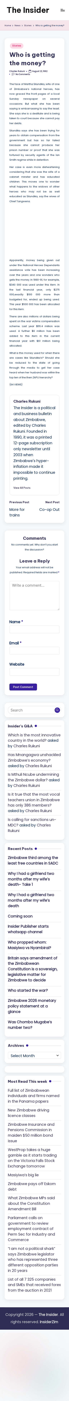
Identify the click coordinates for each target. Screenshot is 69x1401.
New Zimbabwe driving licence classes (28, 1113)
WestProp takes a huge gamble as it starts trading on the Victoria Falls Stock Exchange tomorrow (32, 1158)
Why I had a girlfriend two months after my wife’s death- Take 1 (31, 879)
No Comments (23, 74)
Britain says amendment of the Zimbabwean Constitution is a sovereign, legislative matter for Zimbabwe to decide (33, 969)
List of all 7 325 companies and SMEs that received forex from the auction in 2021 (34, 1285)
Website (16, 664)
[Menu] (62, 10)
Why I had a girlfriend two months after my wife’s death (31, 900)
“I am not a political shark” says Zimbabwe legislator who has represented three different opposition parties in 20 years (33, 1259)
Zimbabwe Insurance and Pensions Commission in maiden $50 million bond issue (31, 1133)
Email (15, 643)
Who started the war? (28, 990)
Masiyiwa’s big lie (23, 1175)
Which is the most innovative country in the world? (34, 738)
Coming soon (20, 916)
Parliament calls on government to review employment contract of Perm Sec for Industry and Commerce (31, 1228)
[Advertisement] (38, 230)
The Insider (28, 10)
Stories (16, 45)
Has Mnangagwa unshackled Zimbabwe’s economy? (34, 757)
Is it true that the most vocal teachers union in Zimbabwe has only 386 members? (34, 800)
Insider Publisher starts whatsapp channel (28, 929)
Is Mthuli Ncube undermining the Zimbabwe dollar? (33, 777)
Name (16, 621)
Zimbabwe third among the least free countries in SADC (33, 860)
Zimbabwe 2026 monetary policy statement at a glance (32, 1006)
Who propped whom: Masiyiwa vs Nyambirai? (29, 945)
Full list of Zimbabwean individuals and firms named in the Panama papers (33, 1096)
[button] (21, 487)
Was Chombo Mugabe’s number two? (30, 1024)
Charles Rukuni (26, 401)
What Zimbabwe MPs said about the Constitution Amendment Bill (31, 1203)
